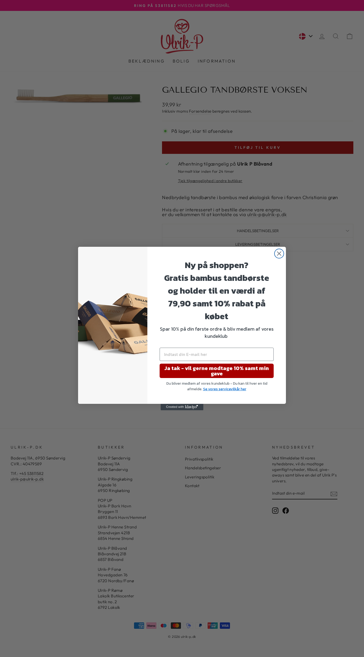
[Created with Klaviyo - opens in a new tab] (182, 407)
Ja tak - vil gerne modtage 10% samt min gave (216, 370)
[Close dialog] (279, 253)
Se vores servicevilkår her (224, 389)
